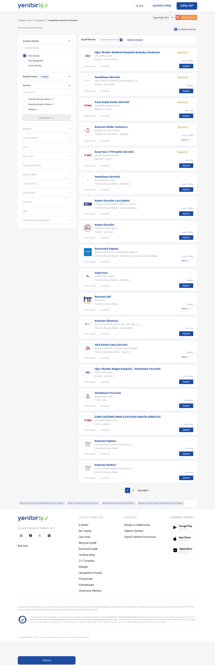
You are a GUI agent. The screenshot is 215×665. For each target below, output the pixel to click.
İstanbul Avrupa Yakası (41, 98)
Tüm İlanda (33, 55)
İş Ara (139, 5)
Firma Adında (34, 65)
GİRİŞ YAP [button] (186, 5)
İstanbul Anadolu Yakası (41, 104)
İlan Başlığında (35, 60)
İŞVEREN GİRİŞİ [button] (162, 5)
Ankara (33, 109)
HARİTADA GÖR (188, 17)
